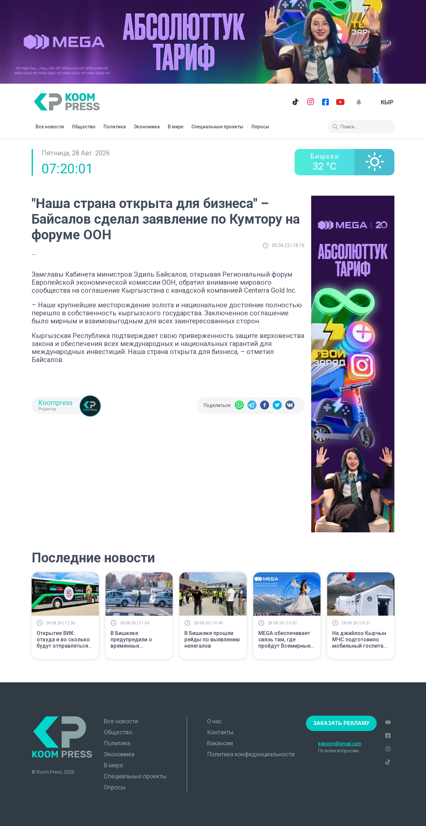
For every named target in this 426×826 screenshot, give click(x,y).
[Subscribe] (358, 102)
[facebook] (264, 405)
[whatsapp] (239, 405)
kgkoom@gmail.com (339, 743)
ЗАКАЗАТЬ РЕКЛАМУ (341, 723)
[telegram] (252, 405)
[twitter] (277, 405)
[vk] (290, 405)
